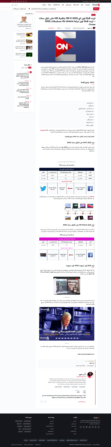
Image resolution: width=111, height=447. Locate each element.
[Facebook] (26, 1)
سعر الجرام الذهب (27, 420)
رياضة (49, 4)
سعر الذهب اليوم (28, 431)
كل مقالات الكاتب (81, 401)
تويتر (51, 189)
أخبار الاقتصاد (56, 4)
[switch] (16, 5)
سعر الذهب (20, 431)
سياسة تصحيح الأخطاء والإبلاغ (72, 440)
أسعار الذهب (19, 426)
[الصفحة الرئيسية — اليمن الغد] (96, 4)
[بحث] (12, 5)
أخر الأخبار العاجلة (49, 426)
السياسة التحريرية (49, 433)
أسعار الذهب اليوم (19, 420)
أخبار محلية (76, 4)
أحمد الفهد (89, 28)
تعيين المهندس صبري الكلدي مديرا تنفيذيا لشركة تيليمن (46, 8)
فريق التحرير (62, 440)
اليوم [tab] (30, 67)
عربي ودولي (68, 4)
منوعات (44, 4)
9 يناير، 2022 (68, 28)
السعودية (42, 130)
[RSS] (12, 1)
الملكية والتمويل (42, 440)
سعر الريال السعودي (27, 423)
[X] (24, 1)
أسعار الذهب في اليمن (26, 428)
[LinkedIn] (19, 1)
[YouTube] (21, 1)
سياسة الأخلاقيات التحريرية (52, 440)
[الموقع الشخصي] (41, 401)
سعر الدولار (19, 423)
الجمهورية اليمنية (90, 365)
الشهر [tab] (23, 67)
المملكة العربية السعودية (80, 365)
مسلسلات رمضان (27, 426)
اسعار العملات (50, 431)
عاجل (82, 4)
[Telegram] (14, 1)
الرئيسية (87, 4)
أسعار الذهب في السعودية (16, 444)
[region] (66, 181)
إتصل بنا (51, 428)
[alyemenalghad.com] (45, 401)
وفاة (19, 428)
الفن (63, 4)
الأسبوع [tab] (26, 67)
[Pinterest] (17, 1)
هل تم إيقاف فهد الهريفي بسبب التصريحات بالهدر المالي (20, 48)
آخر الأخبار (51, 423)
